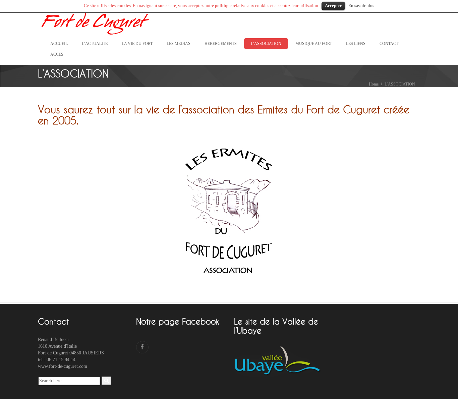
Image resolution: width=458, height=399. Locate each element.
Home (374, 84)
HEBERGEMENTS (221, 43)
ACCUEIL (59, 43)
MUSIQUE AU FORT (313, 43)
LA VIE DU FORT (137, 43)
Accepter (333, 5)
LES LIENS (355, 43)
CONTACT (389, 43)
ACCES (56, 54)
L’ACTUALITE (95, 43)
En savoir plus (361, 5)
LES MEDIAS (178, 43)
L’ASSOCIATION (266, 43)
